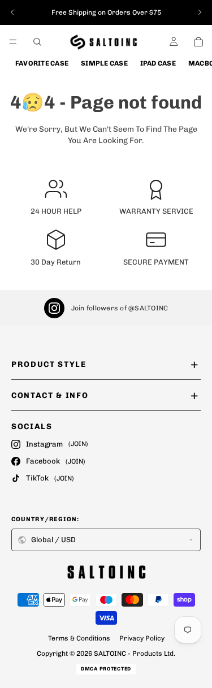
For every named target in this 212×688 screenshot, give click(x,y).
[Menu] (13, 42)
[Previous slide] (12, 12)
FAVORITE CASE (41, 63)
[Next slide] (199, 12)
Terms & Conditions (79, 638)
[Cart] (198, 41)
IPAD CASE (158, 63)
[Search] (37, 41)
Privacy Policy (142, 638)
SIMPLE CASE (104, 63)
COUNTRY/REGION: (45, 519)
